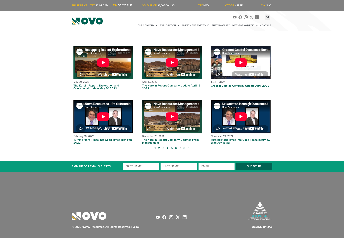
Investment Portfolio (195, 25)
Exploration (168, 25)
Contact (265, 25)
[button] (267, 17)
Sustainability (221, 25)
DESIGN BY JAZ (262, 227)
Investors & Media (243, 25)
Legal (136, 227)
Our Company (146, 25)
